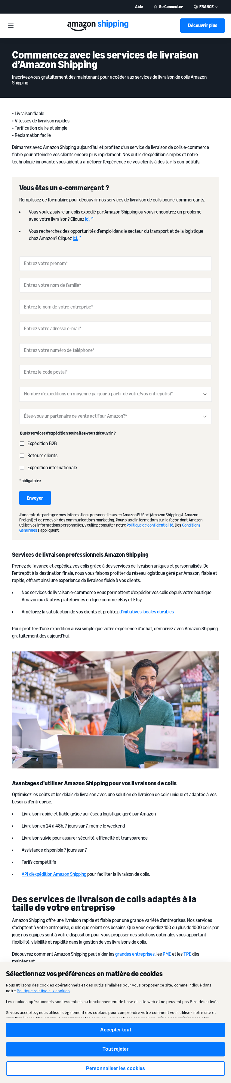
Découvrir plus (202, 25)
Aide (139, 6)
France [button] (206, 6)
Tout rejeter (115, 1049)
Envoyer (35, 498)
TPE (187, 954)
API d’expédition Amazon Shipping (54, 874)
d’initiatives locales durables (146, 612)
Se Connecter (171, 6)
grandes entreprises (135, 954)
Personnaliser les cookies (115, 1068)
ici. (87, 219)
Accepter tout (115, 1029)
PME (167, 954)
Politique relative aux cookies (43, 990)
